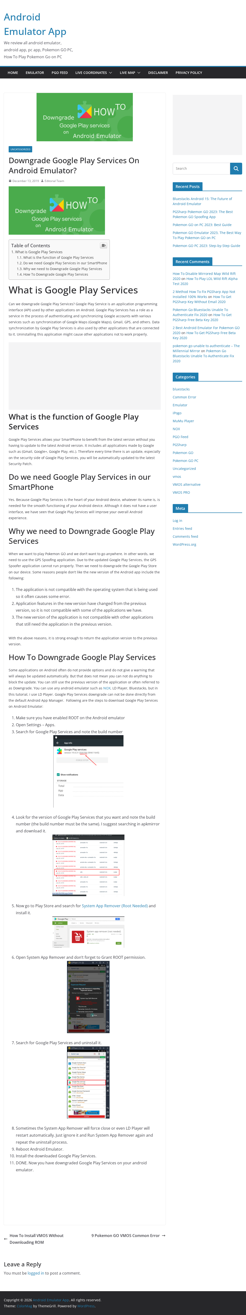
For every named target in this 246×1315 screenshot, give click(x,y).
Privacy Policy (189, 72)
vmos (177, 476)
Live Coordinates (91, 72)
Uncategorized (20, 149)
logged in (36, 1273)
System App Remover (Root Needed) (115, 905)
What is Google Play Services (38, 251)
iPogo (177, 413)
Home (13, 72)
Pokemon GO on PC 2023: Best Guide (202, 224)
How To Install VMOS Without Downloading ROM (36, 1239)
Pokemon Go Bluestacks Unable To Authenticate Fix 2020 (203, 356)
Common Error (184, 397)
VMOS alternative (187, 484)
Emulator (35, 72)
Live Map (127, 72)
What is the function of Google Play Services (58, 257)
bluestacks (181, 389)
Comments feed (185, 536)
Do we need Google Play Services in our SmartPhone (65, 263)
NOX (107, 688)
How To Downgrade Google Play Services (55, 274)
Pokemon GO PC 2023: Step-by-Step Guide (206, 245)
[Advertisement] (85, 376)
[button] (109, 72)
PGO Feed (60, 72)
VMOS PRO (181, 492)
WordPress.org (184, 544)
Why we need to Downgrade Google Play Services (62, 268)
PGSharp (180, 444)
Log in (177, 520)
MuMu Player (183, 421)
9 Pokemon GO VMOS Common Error (126, 1235)
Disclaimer (158, 72)
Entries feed (182, 528)
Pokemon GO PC (185, 460)
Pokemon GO (183, 452)
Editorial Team (54, 181)
